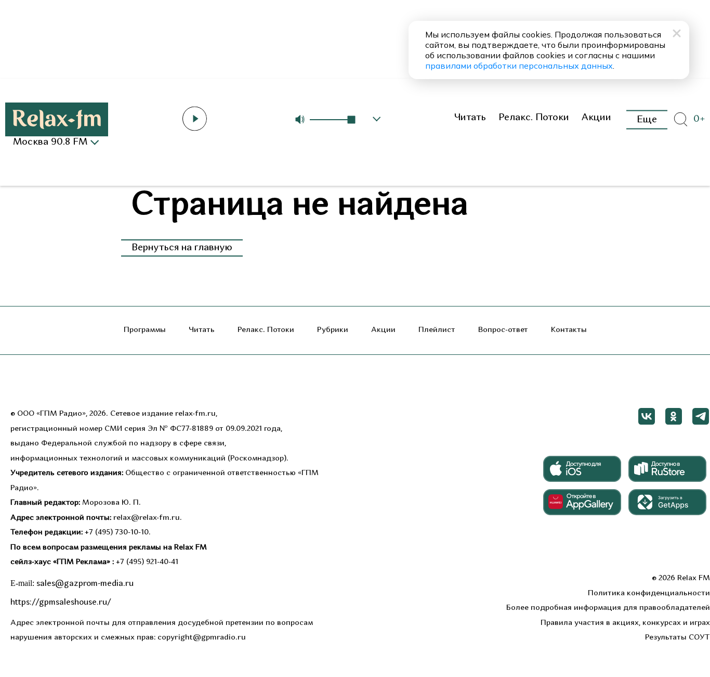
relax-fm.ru (195, 414)
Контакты (569, 330)
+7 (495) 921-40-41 (147, 562)
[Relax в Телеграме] (700, 416)
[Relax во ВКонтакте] (646, 416)
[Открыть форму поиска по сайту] (680, 120)
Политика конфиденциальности (649, 593)
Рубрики (332, 330)
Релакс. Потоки (533, 118)
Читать (470, 118)
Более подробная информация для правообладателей (608, 608)
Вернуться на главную (182, 248)
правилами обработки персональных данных (519, 65)
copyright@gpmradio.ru (201, 638)
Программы (145, 330)
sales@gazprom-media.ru (85, 584)
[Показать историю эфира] (377, 119)
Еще (647, 119)
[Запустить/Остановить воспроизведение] (194, 118)
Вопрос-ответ (503, 330)
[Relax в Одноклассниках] (673, 416)
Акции (596, 118)
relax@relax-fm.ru (146, 518)
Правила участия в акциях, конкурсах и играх (625, 623)
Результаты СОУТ (677, 638)
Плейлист (436, 330)
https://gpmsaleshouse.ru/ (60, 602)
